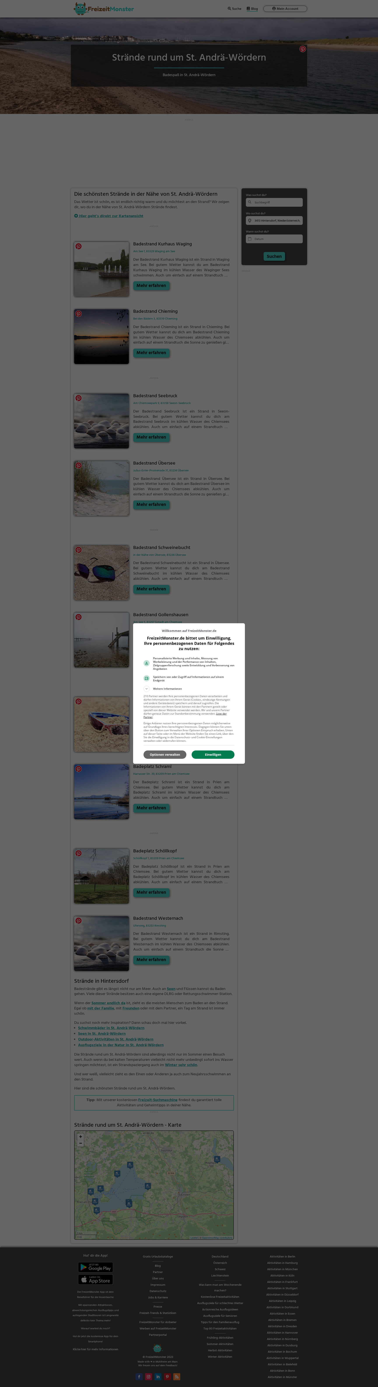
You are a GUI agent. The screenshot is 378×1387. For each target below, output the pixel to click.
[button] (189, 689)
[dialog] (189, 693)
